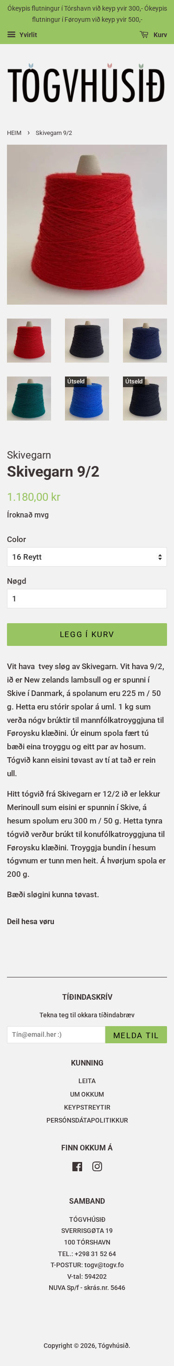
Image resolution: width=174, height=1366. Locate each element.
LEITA (87, 1081)
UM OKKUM (87, 1094)
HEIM (14, 132)
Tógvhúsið (113, 1346)
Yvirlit (27, 34)
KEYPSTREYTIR (87, 1107)
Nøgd (16, 581)
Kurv (159, 34)
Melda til (136, 1035)
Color (16, 539)
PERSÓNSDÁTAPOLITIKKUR (87, 1120)
